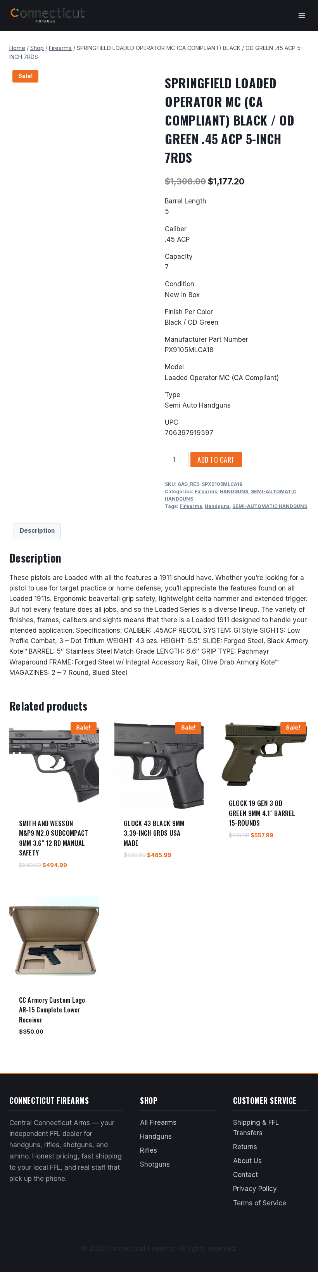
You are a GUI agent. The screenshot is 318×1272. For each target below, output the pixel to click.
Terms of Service (259, 1203)
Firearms (206, 491)
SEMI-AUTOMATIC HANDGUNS (269, 506)
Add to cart (216, 459)
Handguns (217, 506)
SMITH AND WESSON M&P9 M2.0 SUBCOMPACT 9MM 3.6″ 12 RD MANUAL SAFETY (53, 838)
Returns (245, 1147)
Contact (245, 1175)
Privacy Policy (255, 1189)
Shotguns (155, 1164)
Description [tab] (37, 530)
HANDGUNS (234, 491)
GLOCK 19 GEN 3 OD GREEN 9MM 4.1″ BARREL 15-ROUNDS (262, 813)
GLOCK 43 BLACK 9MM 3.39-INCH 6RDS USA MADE (154, 833)
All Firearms (158, 1122)
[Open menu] (301, 15)
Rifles (148, 1150)
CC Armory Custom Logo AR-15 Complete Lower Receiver (52, 1009)
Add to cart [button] (140, 878)
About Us (247, 1161)
